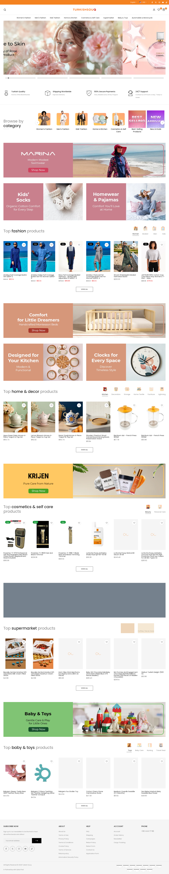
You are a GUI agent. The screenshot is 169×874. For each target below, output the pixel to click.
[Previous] (38, 123)
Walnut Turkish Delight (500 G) (152, 673)
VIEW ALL (84, 289)
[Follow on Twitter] (156, 2)
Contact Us (90, 850)
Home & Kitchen (70, 18)
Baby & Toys (123, 18)
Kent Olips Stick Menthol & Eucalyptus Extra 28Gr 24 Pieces (69, 674)
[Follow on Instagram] (159, 2)
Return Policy (91, 842)
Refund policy (64, 853)
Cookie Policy (64, 846)
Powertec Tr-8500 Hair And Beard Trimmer (42, 554)
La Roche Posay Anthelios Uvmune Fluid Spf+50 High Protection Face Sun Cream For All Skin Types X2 (152, 555)
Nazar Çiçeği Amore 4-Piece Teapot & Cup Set (70, 436)
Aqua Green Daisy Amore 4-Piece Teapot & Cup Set (14, 436)
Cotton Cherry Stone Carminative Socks (94, 792)
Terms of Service (65, 850)
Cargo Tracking (119, 842)
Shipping (89, 835)
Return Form (90, 846)
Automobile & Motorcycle (142, 18)
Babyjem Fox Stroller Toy (68, 791)
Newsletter (118, 839)
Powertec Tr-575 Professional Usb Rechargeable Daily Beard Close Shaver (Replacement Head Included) (15, 555)
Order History (119, 835)
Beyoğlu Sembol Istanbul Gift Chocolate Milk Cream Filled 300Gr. (15, 674)
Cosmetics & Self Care (90, 18)
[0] (159, 9)
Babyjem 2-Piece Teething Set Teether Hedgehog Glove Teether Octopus (42, 793)
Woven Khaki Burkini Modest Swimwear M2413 (125, 276)
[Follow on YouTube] (163, 2)
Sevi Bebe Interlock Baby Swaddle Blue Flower (151, 792)
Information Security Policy (68, 857)
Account (117, 831)
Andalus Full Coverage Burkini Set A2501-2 (15, 276)
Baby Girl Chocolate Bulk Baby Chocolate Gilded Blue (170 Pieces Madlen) (98, 674)
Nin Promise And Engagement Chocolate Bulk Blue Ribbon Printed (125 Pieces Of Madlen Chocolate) (126, 674)
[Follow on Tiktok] (166, 2)
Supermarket (108, 18)
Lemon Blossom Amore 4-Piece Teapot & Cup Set (41, 436)
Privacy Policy (64, 839)
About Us (62, 831)
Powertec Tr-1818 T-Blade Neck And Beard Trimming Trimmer (69, 554)
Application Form (92, 853)
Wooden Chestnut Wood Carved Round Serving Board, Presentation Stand (97, 437)
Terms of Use (63, 835)
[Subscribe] (36, 840)
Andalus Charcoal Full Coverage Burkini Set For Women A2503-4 (96, 276)
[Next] (162, 123)
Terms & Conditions (66, 842)
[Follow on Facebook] (152, 2)
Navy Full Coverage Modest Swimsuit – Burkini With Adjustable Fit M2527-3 (69, 276)
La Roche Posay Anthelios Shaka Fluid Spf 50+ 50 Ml (96, 554)
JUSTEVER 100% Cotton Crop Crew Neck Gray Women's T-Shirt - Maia (153, 276)
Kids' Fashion (55, 18)
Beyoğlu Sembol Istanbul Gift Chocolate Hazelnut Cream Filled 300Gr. (42, 674)
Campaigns (90, 839)
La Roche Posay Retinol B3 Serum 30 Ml (124, 554)
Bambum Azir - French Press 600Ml (152, 436)
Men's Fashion (40, 18)
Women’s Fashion (24, 18)
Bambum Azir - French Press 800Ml (125, 436)
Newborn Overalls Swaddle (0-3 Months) (124, 792)
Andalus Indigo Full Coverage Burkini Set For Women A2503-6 (43, 276)
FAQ (87, 831)
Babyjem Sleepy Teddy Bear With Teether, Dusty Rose (14, 792)
